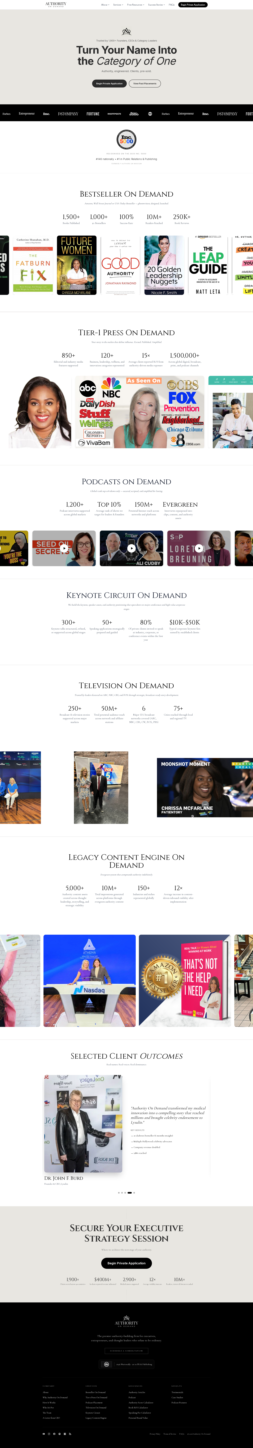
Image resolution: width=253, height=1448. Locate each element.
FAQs (172, 4)
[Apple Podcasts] (65, 1434)
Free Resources (134, 4)
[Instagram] (49, 1434)
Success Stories (155, 4)
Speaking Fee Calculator (140, 1412)
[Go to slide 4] (128, 1193)
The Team (47, 1412)
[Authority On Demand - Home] (55, 4)
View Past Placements (144, 83)
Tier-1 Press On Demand (96, 1397)
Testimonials (177, 1392)
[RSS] (70, 1434)
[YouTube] (44, 1434)
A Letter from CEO (51, 1418)
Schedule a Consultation (126, 1351)
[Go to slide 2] (122, 1193)
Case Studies (177, 1397)
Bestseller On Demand (96, 1392)
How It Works (49, 1402)
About (104, 4)
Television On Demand (96, 1407)
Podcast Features (179, 1402)
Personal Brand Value (138, 1418)
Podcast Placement (94, 1402)
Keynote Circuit (93, 1412)
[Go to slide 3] (125, 1193)
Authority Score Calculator (141, 1402)
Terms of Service (169, 1434)
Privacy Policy (155, 1434)
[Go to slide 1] (119, 1193)
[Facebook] (54, 1434)
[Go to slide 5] (133, 1193)
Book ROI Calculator (138, 1407)
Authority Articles (137, 1392)
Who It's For (48, 1407)
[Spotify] (60, 1434)
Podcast (132, 1397)
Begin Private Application (193, 4)
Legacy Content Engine (96, 1418)
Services (117, 4)
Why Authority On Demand (55, 1397)
